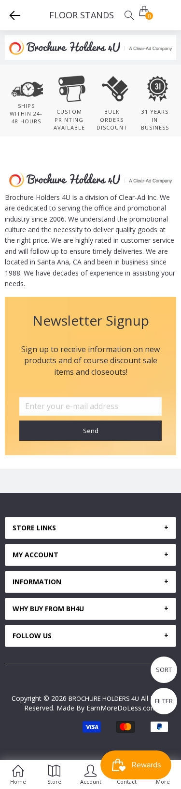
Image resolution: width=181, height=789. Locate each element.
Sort (164, 669)
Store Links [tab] (34, 528)
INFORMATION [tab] (37, 582)
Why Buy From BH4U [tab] (48, 608)
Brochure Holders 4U (104, 698)
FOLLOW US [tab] (32, 635)
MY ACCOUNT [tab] (35, 555)
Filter (164, 701)
